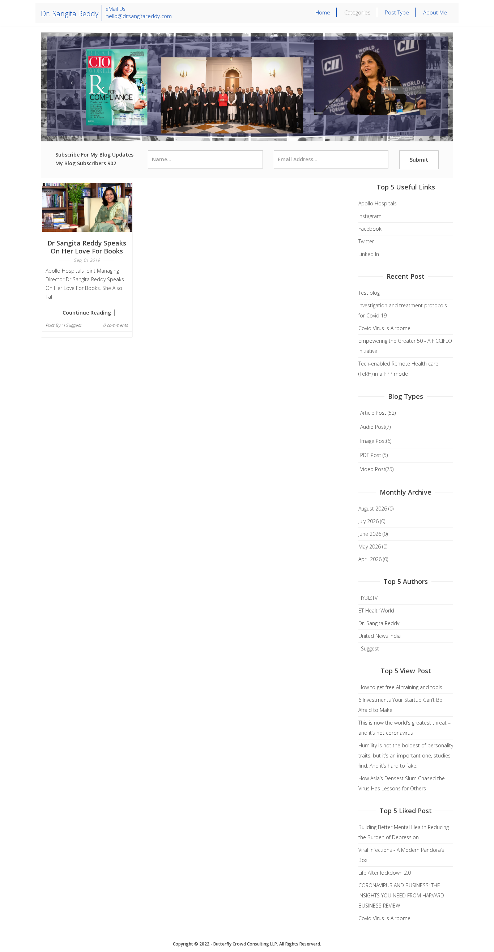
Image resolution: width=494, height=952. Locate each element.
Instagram (370, 216)
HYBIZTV (368, 597)
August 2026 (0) (375, 508)
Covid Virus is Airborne (384, 328)
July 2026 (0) (371, 521)
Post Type (397, 12)
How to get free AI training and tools (400, 687)
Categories (357, 12)
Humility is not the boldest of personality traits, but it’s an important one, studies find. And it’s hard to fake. (405, 755)
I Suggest (72, 325)
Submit (419, 159)
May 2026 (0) (372, 546)
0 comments (115, 325)
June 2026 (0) (373, 533)
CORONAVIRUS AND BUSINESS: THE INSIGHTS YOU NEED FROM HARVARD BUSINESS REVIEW (401, 895)
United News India (379, 635)
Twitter (366, 241)
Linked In (368, 254)
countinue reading (87, 312)
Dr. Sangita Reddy (378, 623)
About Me (435, 12)
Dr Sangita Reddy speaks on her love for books (86, 247)
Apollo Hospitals (377, 203)
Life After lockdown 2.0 (384, 872)
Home (322, 12)
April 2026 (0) (373, 559)
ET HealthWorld (376, 610)
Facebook (370, 228)
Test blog (369, 292)
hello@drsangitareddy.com (139, 16)
